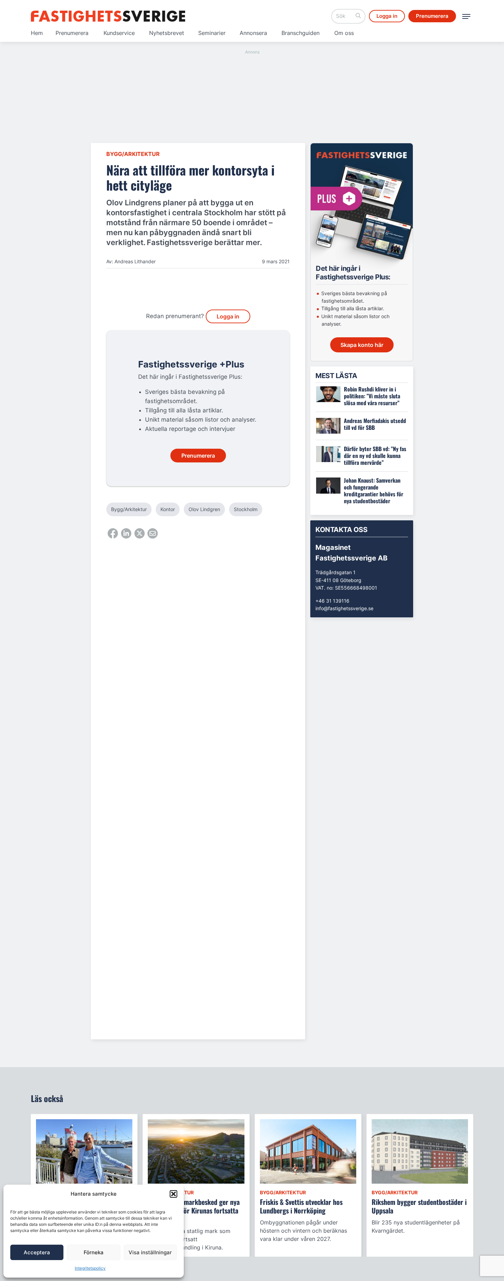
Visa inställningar (150, 1252)
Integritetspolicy (90, 1268)
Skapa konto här (361, 344)
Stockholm (245, 509)
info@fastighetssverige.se (344, 608)
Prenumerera (72, 32)
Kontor (167, 509)
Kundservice (119, 32)
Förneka (94, 1252)
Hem (37, 32)
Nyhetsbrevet (166, 32)
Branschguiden (300, 32)
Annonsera (253, 32)
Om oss (344, 32)
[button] (173, 1194)
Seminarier (212, 32)
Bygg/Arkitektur (133, 153)
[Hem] (108, 16)
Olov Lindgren (204, 509)
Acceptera (37, 1252)
